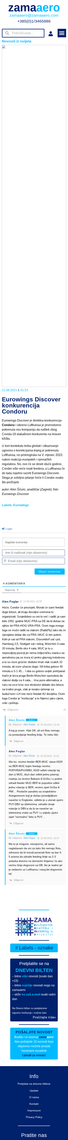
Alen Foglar (29, 724)
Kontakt (34, 1103)
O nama (34, 1097)
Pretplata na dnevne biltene (34, 1083)
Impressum (34, 1110)
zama (34, 7)
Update (34, 1090)
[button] (62, 33)
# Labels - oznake (34, 947)
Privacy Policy (34, 1117)
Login (8, 528)
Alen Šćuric (29, 756)
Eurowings (21, 505)
